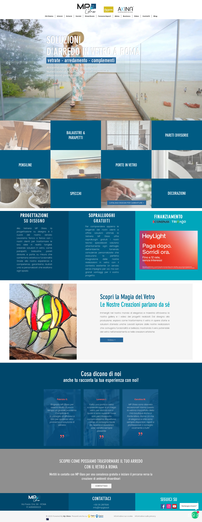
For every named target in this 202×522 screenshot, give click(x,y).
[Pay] (47, 519)
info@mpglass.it (101, 507)
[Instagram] (168, 506)
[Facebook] (163, 506)
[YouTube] (174, 506)
